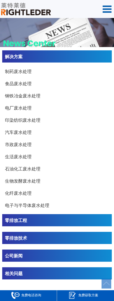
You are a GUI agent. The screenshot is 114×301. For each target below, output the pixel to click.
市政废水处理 (18, 144)
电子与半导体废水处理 (27, 205)
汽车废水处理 (18, 132)
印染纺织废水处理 (22, 120)
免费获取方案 (88, 294)
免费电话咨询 (31, 294)
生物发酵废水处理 (22, 181)
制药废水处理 (18, 71)
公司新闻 (14, 255)
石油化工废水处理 (22, 168)
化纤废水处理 (18, 193)
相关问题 (14, 273)
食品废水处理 (18, 83)
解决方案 (14, 56)
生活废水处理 (18, 156)
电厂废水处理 (18, 108)
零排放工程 (16, 220)
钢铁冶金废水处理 (22, 95)
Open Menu (107, 9)
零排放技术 (16, 238)
